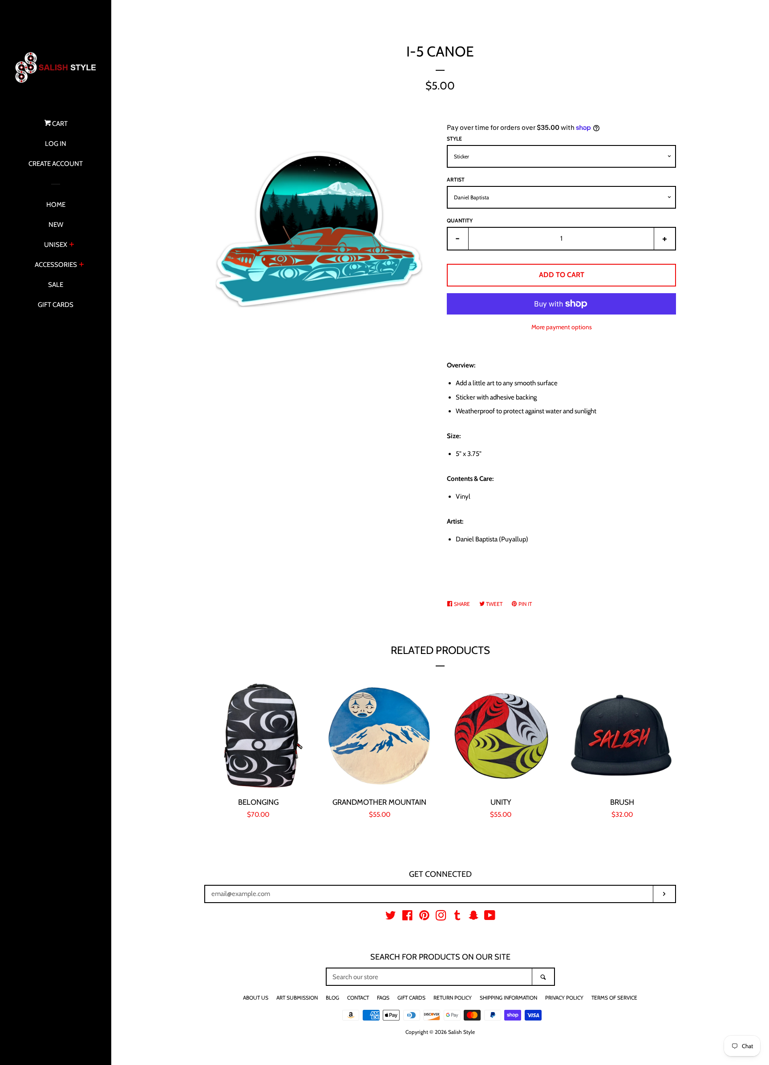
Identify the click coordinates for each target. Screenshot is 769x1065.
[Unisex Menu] (72, 245)
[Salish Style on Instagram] (441, 917)
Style (454, 138)
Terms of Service (614, 997)
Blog (332, 997)
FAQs (383, 997)
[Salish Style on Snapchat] (473, 917)
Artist (456, 179)
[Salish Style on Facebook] (407, 917)
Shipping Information (508, 997)
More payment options (561, 327)
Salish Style (461, 1032)
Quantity (460, 220)
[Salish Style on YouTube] (489, 917)
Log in (55, 144)
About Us (255, 997)
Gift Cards (55, 305)
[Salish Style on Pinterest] (424, 917)
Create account (55, 164)
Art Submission (297, 997)
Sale (55, 285)
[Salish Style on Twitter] (390, 917)
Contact (358, 997)
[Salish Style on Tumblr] (457, 917)
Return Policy (452, 997)
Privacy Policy (564, 997)
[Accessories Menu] (81, 265)
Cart (59, 124)
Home (55, 205)
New (56, 225)
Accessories (56, 265)
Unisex (55, 245)
